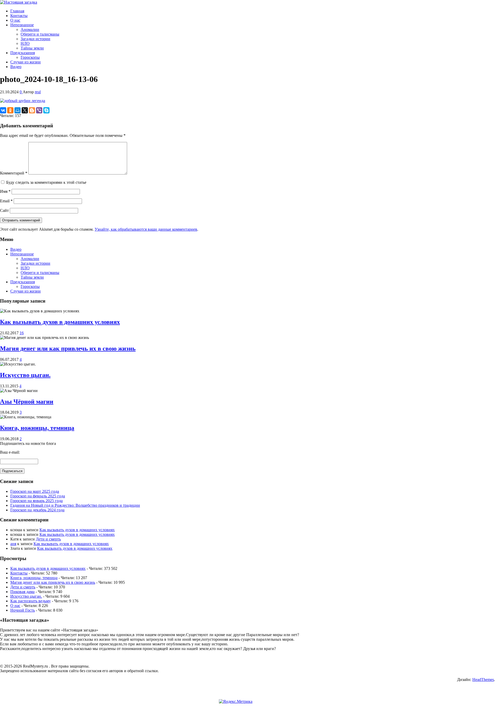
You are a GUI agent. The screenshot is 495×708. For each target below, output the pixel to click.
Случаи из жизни (25, 62)
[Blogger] (32, 110)
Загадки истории (35, 39)
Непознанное (22, 25)
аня (13, 544)
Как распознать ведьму (30, 601)
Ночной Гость (22, 610)
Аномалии (30, 29)
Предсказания (22, 53)
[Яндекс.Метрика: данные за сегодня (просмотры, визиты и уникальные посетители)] (235, 701)
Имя (5, 191)
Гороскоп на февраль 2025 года (37, 496)
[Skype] (46, 110)
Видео (15, 66)
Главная (17, 11)
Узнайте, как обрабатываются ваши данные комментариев (146, 229)
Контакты (19, 15)
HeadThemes (483, 679)
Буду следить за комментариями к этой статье (46, 182)
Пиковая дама (22, 591)
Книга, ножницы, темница (37, 427)
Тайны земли (32, 48)
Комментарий (13, 173)
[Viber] (39, 110)
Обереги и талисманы (40, 34)
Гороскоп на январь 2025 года (36, 500)
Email (6, 201)
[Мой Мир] (17, 110)
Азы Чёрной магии (26, 401)
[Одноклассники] (10, 110)
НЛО (25, 43)
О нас (15, 20)
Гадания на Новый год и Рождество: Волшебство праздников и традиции (75, 505)
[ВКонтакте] (3, 110)
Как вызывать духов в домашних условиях (60, 322)
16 (22, 333)
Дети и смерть (48, 539)
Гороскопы (30, 57)
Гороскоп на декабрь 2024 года (37, 510)
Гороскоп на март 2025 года (34, 491)
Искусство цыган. (25, 375)
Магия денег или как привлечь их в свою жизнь (68, 348)
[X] (25, 110)
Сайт (4, 210)
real (38, 92)
